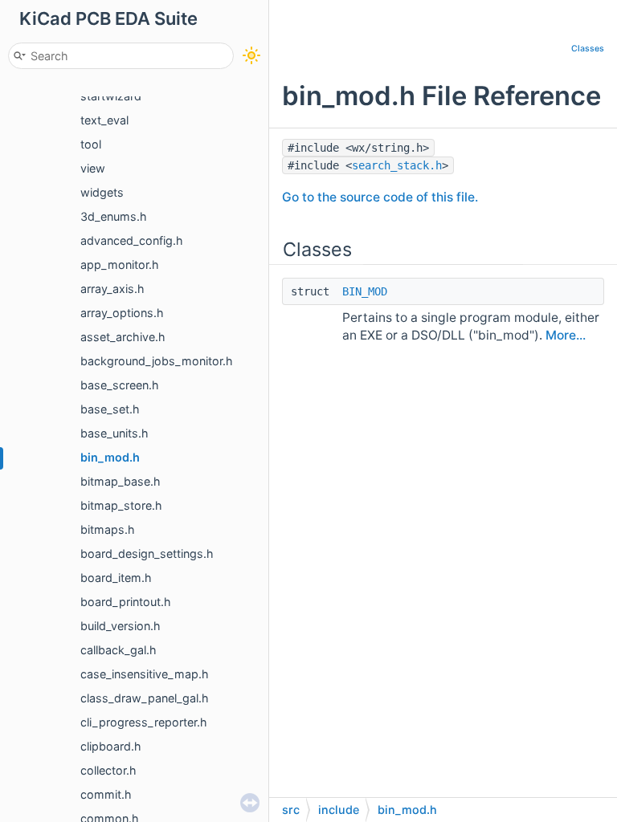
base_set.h (110, 409)
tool (90, 144)
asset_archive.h (122, 337)
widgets (102, 192)
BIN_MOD (364, 291)
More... (565, 335)
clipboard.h (110, 746)
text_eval (104, 120)
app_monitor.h (119, 264)
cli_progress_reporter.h (143, 722)
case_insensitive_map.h (144, 674)
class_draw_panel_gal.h (144, 698)
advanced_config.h (131, 240)
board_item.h (116, 577)
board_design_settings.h (147, 553)
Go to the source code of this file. (380, 197)
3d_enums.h (113, 216)
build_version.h (120, 626)
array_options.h (122, 312)
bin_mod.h (110, 457)
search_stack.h (397, 165)
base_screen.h (119, 385)
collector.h (108, 770)
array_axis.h (112, 288)
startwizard (110, 96)
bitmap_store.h (121, 505)
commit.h (106, 794)
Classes (587, 48)
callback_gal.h (118, 650)
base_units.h (114, 433)
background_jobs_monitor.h (156, 361)
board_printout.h (125, 601)
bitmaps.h (107, 529)
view (92, 168)
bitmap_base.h (120, 481)
